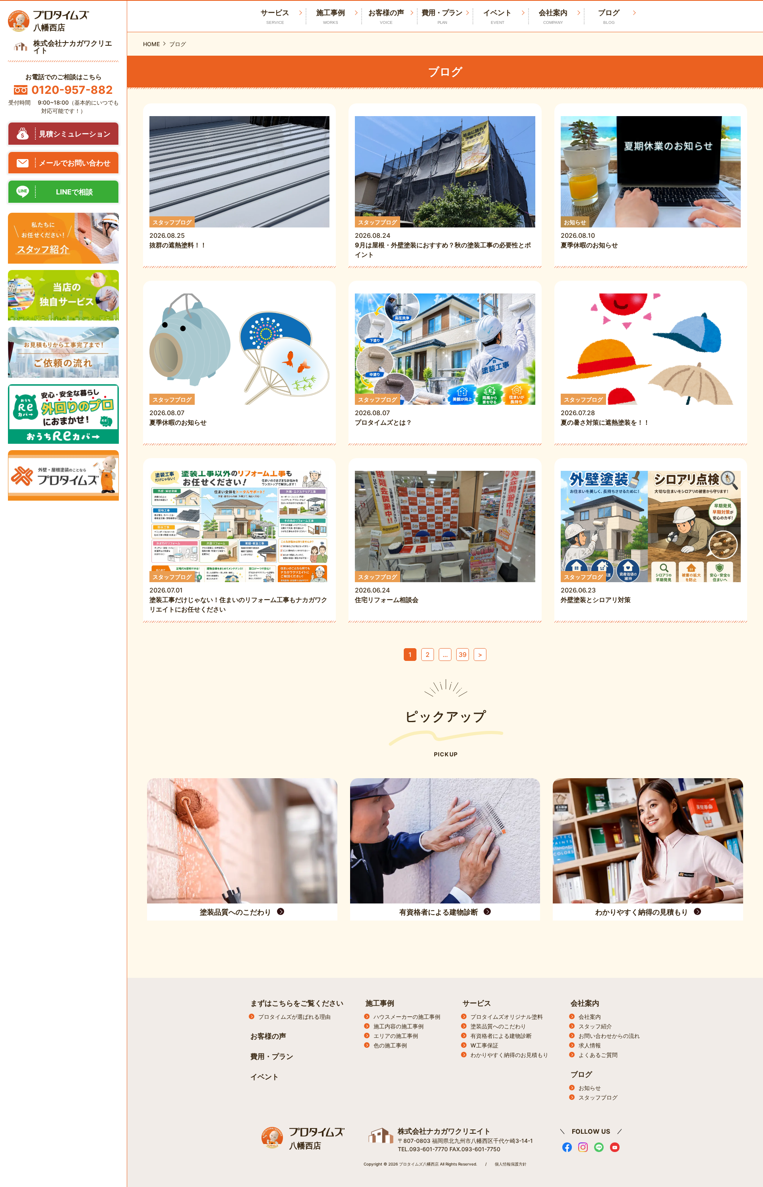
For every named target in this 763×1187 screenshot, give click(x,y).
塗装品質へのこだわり (498, 1026)
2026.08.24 (443, 239)
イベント (497, 16)
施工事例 (330, 16)
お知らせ (590, 1087)
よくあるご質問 (598, 1054)
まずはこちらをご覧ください (296, 1003)
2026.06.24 (390, 588)
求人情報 (590, 1045)
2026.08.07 (178, 411)
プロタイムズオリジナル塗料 (507, 1016)
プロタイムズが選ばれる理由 (294, 1016)
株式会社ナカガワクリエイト (444, 1131)
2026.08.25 (178, 234)
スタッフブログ (598, 1097)
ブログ (609, 16)
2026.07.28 (605, 411)
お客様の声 (386, 16)
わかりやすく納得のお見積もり (509, 1054)
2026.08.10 (589, 234)
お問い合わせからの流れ (609, 1035)
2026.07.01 (238, 593)
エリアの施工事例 (396, 1035)
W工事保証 (484, 1045)
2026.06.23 (596, 588)
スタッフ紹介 (595, 1026)
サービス (477, 1003)
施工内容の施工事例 (399, 1026)
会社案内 (553, 16)
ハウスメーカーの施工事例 (407, 1016)
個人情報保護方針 (511, 1164)
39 (463, 655)
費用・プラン (442, 16)
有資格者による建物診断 (501, 1035)
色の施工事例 (390, 1045)
